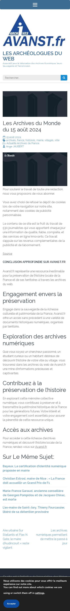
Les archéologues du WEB (32, 56)
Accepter (11, 603)
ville (57, 140)
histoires (30, 140)
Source (7, 253)
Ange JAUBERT (15, 146)
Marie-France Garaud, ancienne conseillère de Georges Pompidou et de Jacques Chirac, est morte (34, 495)
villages (49, 140)
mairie (39, 140)
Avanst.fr (40, 447)
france (20, 140)
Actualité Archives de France (22, 143)
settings (39, 593)
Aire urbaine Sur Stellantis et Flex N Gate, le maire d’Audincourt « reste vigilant (16, 539)
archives (11, 140)
